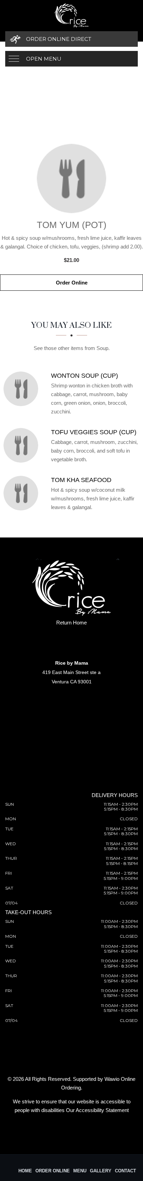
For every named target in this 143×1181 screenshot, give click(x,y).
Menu (79, 1170)
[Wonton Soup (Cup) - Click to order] (22, 388)
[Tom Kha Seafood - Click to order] (22, 493)
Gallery (100, 1170)
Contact (125, 1170)
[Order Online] (71, 178)
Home (25, 1170)
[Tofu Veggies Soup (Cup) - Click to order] (22, 445)
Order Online (71, 283)
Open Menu (43, 58)
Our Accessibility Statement (97, 1110)
